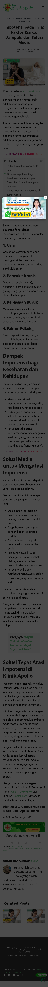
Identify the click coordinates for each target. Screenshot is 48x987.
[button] (24, 493)
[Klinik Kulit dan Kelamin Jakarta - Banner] (24, 208)
